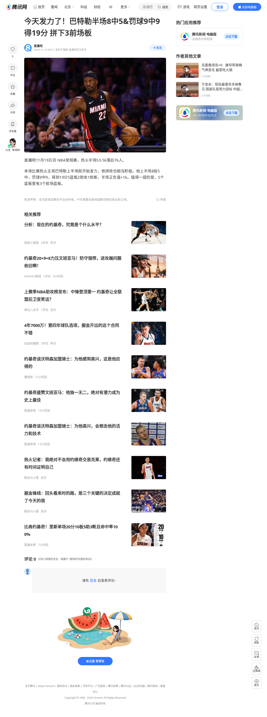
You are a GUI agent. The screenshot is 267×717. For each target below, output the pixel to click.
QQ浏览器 (139, 686)
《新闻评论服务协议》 (80, 559)
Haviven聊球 (32, 276)
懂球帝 (28, 376)
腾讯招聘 (113, 686)
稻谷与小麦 (31, 477)
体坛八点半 (31, 309)
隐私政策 (75, 686)
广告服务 (100, 686)
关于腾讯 (30, 686)
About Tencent (46, 686)
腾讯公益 (126, 686)
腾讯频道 (152, 686)
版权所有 (101, 703)
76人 (118, 160)
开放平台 (88, 686)
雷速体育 (30, 410)
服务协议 (62, 686)
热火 (85, 160)
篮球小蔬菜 (31, 242)
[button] (231, 36)
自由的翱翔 (31, 343)
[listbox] (95, 379)
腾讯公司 (90, 703)
